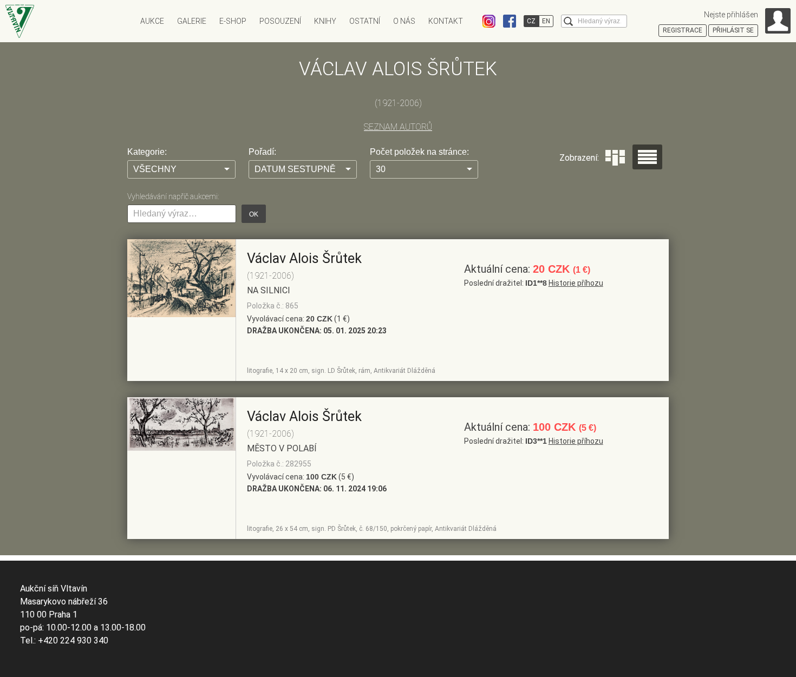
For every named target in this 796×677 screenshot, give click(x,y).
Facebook (509, 21)
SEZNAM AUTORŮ (398, 127)
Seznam (647, 157)
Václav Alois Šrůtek (304, 258)
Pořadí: (262, 151)
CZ (531, 21)
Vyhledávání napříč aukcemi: (173, 196)
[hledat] (568, 21)
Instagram (488, 21)
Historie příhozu (576, 283)
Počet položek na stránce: (419, 151)
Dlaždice (615, 158)
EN (546, 21)
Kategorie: (147, 151)
